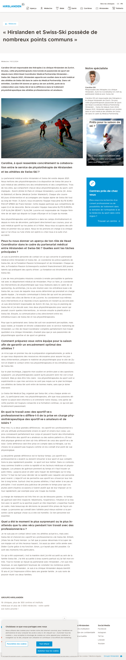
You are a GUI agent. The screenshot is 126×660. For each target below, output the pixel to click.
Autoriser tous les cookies (48, 651)
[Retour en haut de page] (64, 618)
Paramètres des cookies (17, 644)
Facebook (102, 629)
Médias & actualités (79, 636)
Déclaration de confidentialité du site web (54, 656)
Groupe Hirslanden (80, 625)
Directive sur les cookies (79, 656)
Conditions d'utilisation (80, 629)
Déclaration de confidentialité (83, 632)
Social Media (104, 625)
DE (118, 4)
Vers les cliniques (107, 4)
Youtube (101, 644)
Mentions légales (95, 656)
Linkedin (101, 640)
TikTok (101, 636)
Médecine (12, 24)
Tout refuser (44, 644)
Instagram (102, 632)
